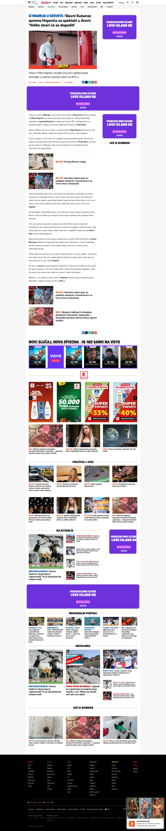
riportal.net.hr (94, 818)
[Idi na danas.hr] (46, 2)
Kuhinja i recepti (94, 771)
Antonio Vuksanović (53, 82)
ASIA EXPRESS (108, 3)
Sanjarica (135, 771)
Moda (91, 780)
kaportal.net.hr (71, 818)
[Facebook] (83, 82)
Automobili (92, 795)
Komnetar (114, 774)
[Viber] (92, 82)
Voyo (69, 792)
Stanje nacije (31, 780)
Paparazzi (70, 774)
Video (135, 765)
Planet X (114, 780)
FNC (101, 7)
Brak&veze (92, 765)
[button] (31, 348)
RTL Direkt (30, 777)
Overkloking (115, 777)
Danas (30, 762)
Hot (61, 2)
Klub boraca (51, 7)
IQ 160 (98, 3)
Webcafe (78, 2)
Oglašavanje (40, 809)
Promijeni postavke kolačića (95, 809)
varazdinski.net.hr (82, 818)
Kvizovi (113, 786)
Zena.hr (36, 818)
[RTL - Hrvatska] (126, 809)
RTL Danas (30, 774)
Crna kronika (31, 771)
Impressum (31, 809)
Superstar (70, 783)
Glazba (69, 771)
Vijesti (29, 765)
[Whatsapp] (89, 82)
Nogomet (31, 7)
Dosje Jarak (31, 783)
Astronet (114, 765)
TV (68, 777)
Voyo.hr (42, 818)
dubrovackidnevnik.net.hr (106, 818)
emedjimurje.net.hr (52, 818)
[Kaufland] (83, 375)
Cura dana (114, 768)
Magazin (69, 2)
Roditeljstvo (93, 786)
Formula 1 (110, 7)
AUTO (92, 3)
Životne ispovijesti (94, 792)
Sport (55, 2)
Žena (86, 2)
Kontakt (83, 809)
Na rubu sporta (63, 7)
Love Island (70, 780)
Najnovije (135, 769)
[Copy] (95, 82)
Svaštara (114, 783)
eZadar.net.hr (120, 818)
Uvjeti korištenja (50, 809)
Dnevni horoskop (116, 771)
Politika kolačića (61, 809)
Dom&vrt (92, 768)
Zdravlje (92, 789)
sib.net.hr (62, 818)
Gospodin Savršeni (72, 786)
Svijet (29, 768)
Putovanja (92, 783)
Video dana (114, 789)
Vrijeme (30, 786)
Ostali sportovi (92, 7)
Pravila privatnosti (73, 809)
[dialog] (145, 813)
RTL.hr (30, 818)
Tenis (82, 7)
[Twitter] (86, 82)
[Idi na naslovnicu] (33, 4)
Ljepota (92, 774)
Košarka (74, 7)
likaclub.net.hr (51, 820)
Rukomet (41, 7)
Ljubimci (92, 777)
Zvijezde (70, 765)
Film (69, 768)
